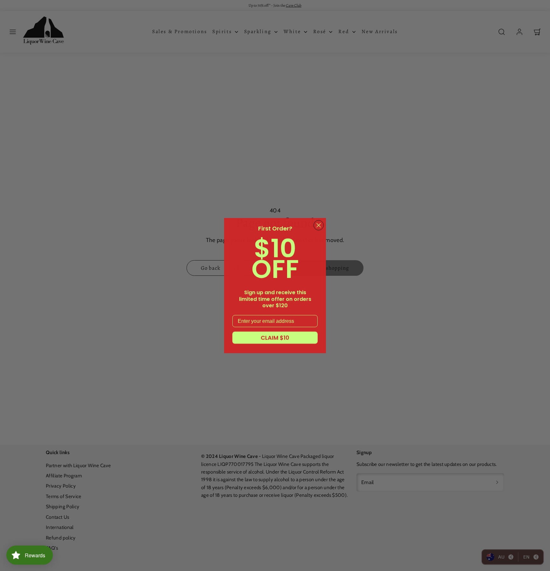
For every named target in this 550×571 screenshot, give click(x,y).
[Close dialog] (318, 225)
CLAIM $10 (275, 337)
